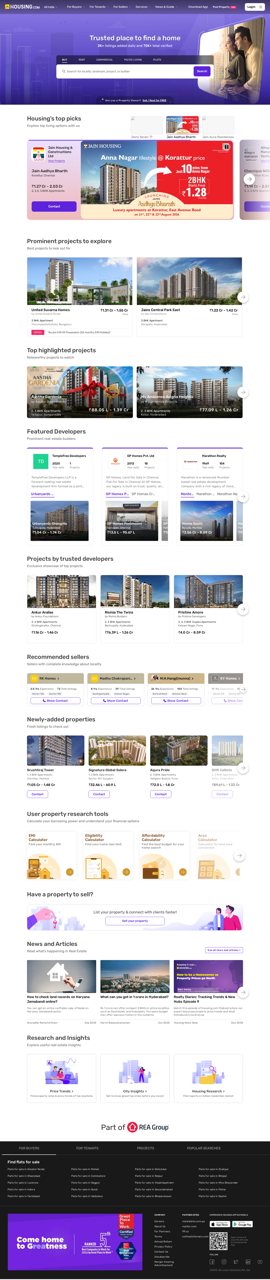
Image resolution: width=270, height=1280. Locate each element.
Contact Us (161, 1251)
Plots (157, 59)
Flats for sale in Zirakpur (214, 1169)
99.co (185, 1231)
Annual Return (163, 1241)
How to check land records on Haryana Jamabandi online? (58, 999)
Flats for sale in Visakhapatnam (154, 1182)
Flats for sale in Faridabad (24, 1196)
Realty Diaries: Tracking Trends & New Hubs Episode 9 (204, 999)
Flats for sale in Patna (212, 1189)
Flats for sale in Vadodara (87, 1196)
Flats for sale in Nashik (213, 1196)
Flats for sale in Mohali (85, 1169)
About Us (160, 1226)
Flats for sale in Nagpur (85, 1182)
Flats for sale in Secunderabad (154, 1189)
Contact (37, 794)
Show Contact (57, 701)
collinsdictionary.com (195, 1236)
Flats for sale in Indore (21, 1189)
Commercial (104, 59)
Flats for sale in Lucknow (23, 1182)
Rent (82, 59)
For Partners (162, 1231)
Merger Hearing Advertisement (164, 1263)
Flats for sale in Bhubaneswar (153, 1196)
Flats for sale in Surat (84, 1189)
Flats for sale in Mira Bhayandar (218, 1182)
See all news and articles (224, 950)
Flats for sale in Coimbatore (88, 1175)
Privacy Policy (163, 1246)
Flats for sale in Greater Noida (26, 1169)
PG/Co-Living (133, 59)
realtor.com (189, 1226)
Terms (158, 1236)
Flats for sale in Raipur (149, 1175)
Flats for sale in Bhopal (213, 1175)
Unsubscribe (162, 1256)
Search (202, 71)
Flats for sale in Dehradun (151, 1169)
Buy (64, 59)
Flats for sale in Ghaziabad (24, 1175)
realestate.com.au (193, 1221)
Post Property (224, 6)
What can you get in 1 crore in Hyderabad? (134, 997)
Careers (159, 1221)
